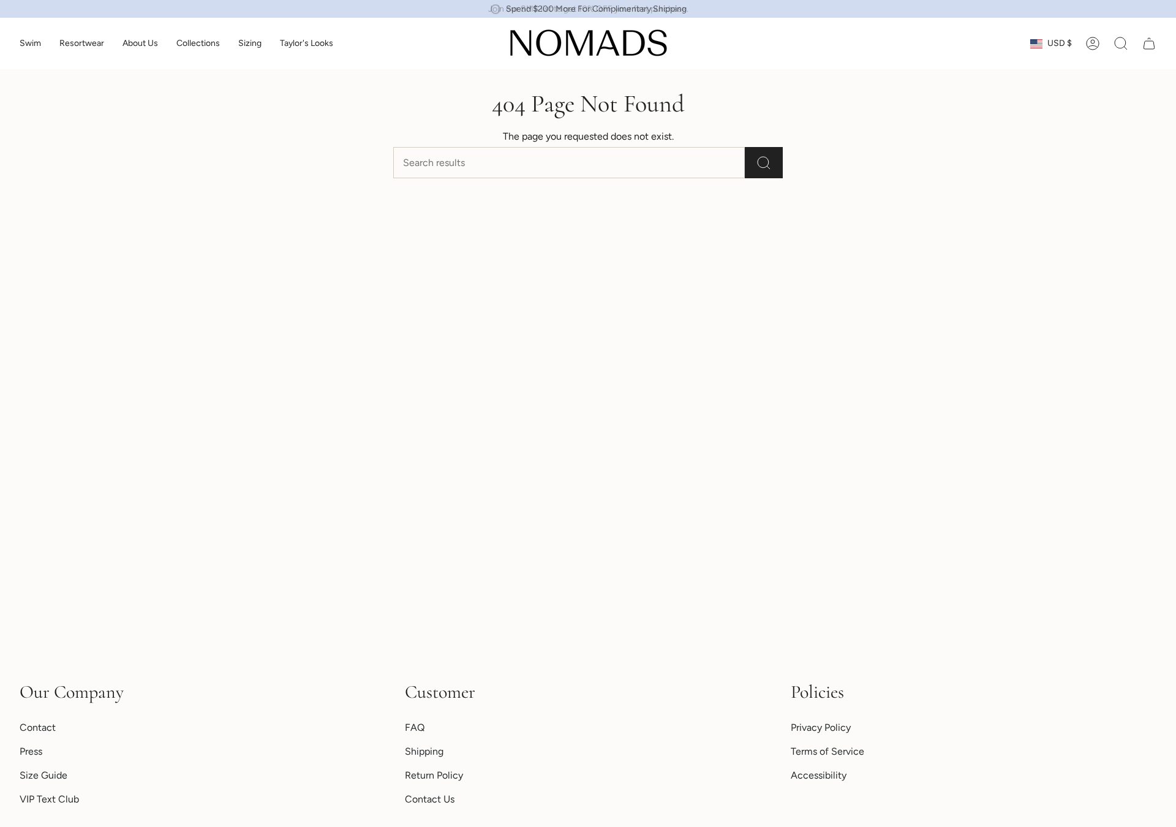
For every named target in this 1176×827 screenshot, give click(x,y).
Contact (38, 727)
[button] (30, 43)
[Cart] (1149, 43)
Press (31, 751)
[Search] (764, 162)
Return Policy (434, 775)
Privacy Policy (821, 727)
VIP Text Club (49, 799)
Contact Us (429, 799)
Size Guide (43, 775)
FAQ (414, 727)
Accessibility (818, 775)
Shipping (424, 751)
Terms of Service (827, 751)
